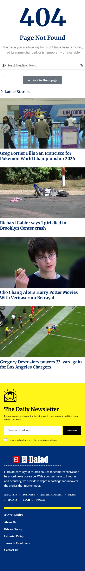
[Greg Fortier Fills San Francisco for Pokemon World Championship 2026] (42, 123)
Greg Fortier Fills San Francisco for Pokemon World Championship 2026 (37, 156)
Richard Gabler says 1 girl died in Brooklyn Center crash (33, 225)
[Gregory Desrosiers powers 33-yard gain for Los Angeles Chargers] (42, 331)
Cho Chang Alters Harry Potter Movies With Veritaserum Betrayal (39, 295)
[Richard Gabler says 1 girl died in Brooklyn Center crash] (42, 192)
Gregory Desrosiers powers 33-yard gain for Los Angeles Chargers (41, 364)
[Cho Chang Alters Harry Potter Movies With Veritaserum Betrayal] (42, 262)
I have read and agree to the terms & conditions (32, 440)
